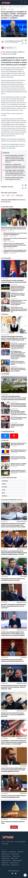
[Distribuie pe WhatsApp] (22, 43)
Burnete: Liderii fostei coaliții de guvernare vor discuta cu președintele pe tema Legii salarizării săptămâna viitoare (13, 769)
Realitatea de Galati (5, 858)
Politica (10, 6)
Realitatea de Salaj (16, 856)
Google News (6, 201)
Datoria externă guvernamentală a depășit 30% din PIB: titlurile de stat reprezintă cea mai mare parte (19, 412)
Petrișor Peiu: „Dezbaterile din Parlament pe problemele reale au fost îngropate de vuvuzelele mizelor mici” (15, 166)
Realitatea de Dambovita (6, 860)
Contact (3, 841)
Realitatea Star (20, 851)
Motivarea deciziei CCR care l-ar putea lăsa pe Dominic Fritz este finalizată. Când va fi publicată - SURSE (13, 687)
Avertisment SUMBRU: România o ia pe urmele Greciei (19, 418)
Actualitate (3, 230)
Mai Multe (14, 827)
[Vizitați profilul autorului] (2, 41)
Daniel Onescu (23, 766)
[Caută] (21, 2)
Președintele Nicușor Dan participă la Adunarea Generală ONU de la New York (12, 660)
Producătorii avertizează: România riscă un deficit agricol (17, 426)
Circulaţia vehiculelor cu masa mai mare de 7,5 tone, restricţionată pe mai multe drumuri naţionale (18, 302)
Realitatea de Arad (14, 858)
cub (13, 195)
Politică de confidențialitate (20, 841)
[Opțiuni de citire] (25, 875)
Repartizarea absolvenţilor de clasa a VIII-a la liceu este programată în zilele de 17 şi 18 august (13, 228)
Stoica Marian (23, 576)
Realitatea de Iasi (5, 862)
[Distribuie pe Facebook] (25, 40)
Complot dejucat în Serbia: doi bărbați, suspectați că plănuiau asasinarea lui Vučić (13, 281)
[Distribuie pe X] (25, 43)
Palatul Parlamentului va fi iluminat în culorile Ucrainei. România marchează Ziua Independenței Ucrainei (18, 288)
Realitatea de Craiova (15, 41)
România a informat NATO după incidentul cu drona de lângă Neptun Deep (13, 796)
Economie (6, 236)
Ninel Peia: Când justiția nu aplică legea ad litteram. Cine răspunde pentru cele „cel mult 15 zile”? (13, 606)
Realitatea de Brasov (15, 854)
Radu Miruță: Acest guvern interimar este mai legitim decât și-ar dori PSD (13, 579)
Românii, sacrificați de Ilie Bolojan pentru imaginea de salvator (14, 178)
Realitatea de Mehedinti (17, 860)
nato (3, 195)
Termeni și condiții (9, 841)
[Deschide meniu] (25, 2)
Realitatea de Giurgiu (6, 864)
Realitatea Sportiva (12, 851)
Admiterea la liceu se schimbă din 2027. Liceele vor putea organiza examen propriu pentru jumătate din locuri (15, 245)
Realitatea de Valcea (6, 854)
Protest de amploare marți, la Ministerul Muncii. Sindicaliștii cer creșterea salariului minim (18, 405)
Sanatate (6, 253)
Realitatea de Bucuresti (14, 862)
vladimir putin (19, 195)
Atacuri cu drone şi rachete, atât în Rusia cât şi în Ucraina (18, 457)
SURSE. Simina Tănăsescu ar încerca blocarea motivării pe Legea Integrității (18, 369)
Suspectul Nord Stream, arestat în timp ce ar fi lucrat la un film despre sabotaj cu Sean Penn (19, 310)
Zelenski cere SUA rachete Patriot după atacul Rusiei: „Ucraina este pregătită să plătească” (13, 714)
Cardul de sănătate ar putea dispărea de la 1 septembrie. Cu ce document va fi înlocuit (15, 251)
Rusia (8, 195)
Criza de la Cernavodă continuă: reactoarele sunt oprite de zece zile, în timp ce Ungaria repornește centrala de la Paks (13, 397)
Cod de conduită (5, 843)
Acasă (3, 6)
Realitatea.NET (4, 851)
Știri (6, 6)
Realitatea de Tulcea (15, 864)
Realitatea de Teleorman (6, 856)
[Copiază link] (22, 40)
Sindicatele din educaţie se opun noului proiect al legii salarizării (18, 295)
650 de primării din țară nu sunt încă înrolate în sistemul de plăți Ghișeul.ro (15, 233)
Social (5, 241)
